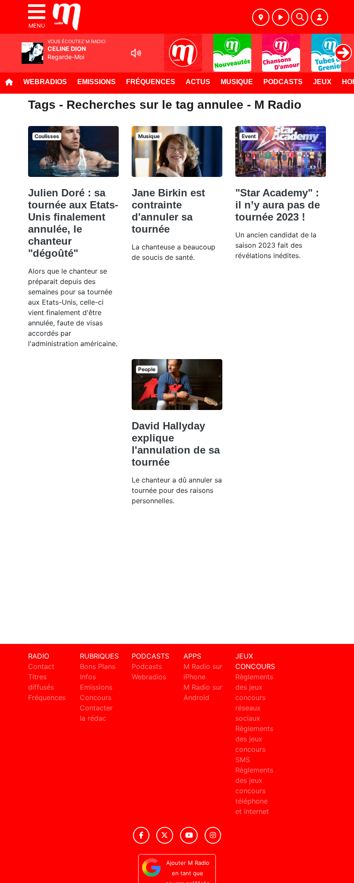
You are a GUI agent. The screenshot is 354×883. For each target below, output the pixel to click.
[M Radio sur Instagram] (213, 835)
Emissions (96, 81)
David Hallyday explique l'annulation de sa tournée (176, 444)
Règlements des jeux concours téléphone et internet (254, 791)
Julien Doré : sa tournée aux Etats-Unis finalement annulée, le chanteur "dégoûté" (73, 223)
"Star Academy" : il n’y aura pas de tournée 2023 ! (277, 205)
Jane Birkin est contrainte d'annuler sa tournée (168, 211)
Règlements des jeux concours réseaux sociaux (254, 697)
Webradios (45, 81)
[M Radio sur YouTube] (189, 835)
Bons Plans (97, 666)
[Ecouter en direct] (280, 17)
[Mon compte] (319, 17)
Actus (198, 81)
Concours (95, 697)
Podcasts (283, 81)
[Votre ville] (260, 17)
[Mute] (136, 53)
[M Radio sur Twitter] (164, 835)
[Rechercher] (299, 17)
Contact (41, 666)
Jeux (322, 81)
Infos (88, 676)
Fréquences (150, 81)
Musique (237, 81)
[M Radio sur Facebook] (141, 835)
